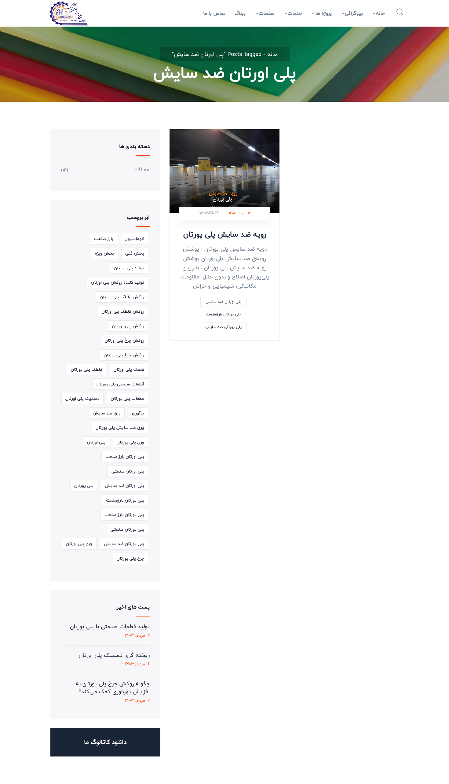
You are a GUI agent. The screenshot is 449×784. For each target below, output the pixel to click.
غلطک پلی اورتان (129, 369)
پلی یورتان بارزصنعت (223, 314)
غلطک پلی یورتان (86, 369)
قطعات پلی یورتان (127, 398)
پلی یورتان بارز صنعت (124, 514)
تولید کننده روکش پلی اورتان (117, 282)
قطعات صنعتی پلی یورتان (120, 384)
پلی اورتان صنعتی (127, 471)
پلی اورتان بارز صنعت (124, 456)
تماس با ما (214, 13)
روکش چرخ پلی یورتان (124, 355)
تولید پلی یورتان (129, 268)
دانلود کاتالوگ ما (105, 742)
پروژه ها (323, 13)
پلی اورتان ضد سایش (223, 301)
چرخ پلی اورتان (79, 543)
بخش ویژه (104, 253)
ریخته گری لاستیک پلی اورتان (114, 655)
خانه (380, 13)
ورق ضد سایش (107, 413)
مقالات (141, 169)
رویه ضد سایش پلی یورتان (224, 234)
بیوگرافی (354, 13)
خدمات (295, 13)
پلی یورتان (83, 485)
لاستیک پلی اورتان (82, 398)
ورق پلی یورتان (130, 442)
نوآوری (138, 413)
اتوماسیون (134, 238)
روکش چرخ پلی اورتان (124, 340)
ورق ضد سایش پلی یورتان (120, 427)
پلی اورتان (96, 442)
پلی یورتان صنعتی (127, 529)
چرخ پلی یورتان (130, 558)
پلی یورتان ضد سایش (223, 326)
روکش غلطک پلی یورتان (122, 297)
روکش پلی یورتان (128, 326)
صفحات (267, 13)
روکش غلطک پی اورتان (123, 311)
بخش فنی (134, 253)
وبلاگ (240, 13)
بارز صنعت (103, 238)
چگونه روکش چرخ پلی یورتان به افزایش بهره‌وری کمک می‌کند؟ (113, 688)
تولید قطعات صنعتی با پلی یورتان (110, 627)
